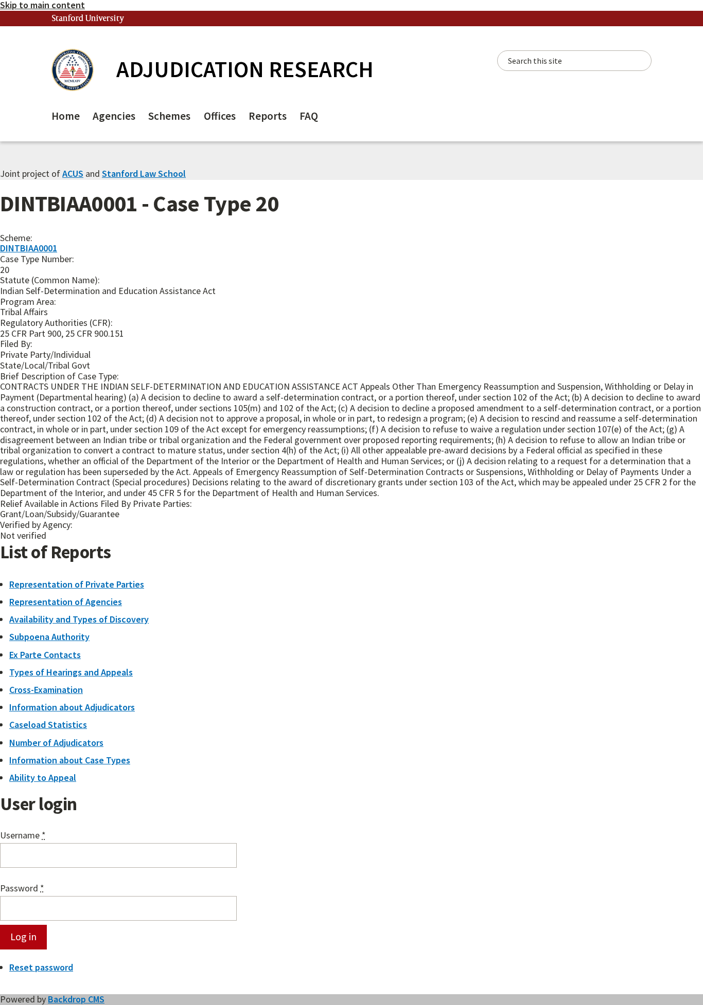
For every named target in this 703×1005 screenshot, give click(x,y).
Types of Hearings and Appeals (71, 672)
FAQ (309, 116)
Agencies (114, 116)
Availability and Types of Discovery (79, 619)
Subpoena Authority (49, 637)
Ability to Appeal (42, 777)
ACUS (72, 173)
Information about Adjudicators (72, 707)
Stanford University (88, 19)
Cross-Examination (46, 690)
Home (65, 116)
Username (23, 835)
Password (22, 888)
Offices (220, 116)
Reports (268, 116)
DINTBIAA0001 (28, 248)
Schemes (169, 116)
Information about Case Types (69, 760)
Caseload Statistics (48, 724)
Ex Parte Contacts (45, 655)
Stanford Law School (144, 173)
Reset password (41, 967)
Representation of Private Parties (76, 584)
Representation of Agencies (65, 602)
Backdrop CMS (76, 999)
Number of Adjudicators (56, 742)
